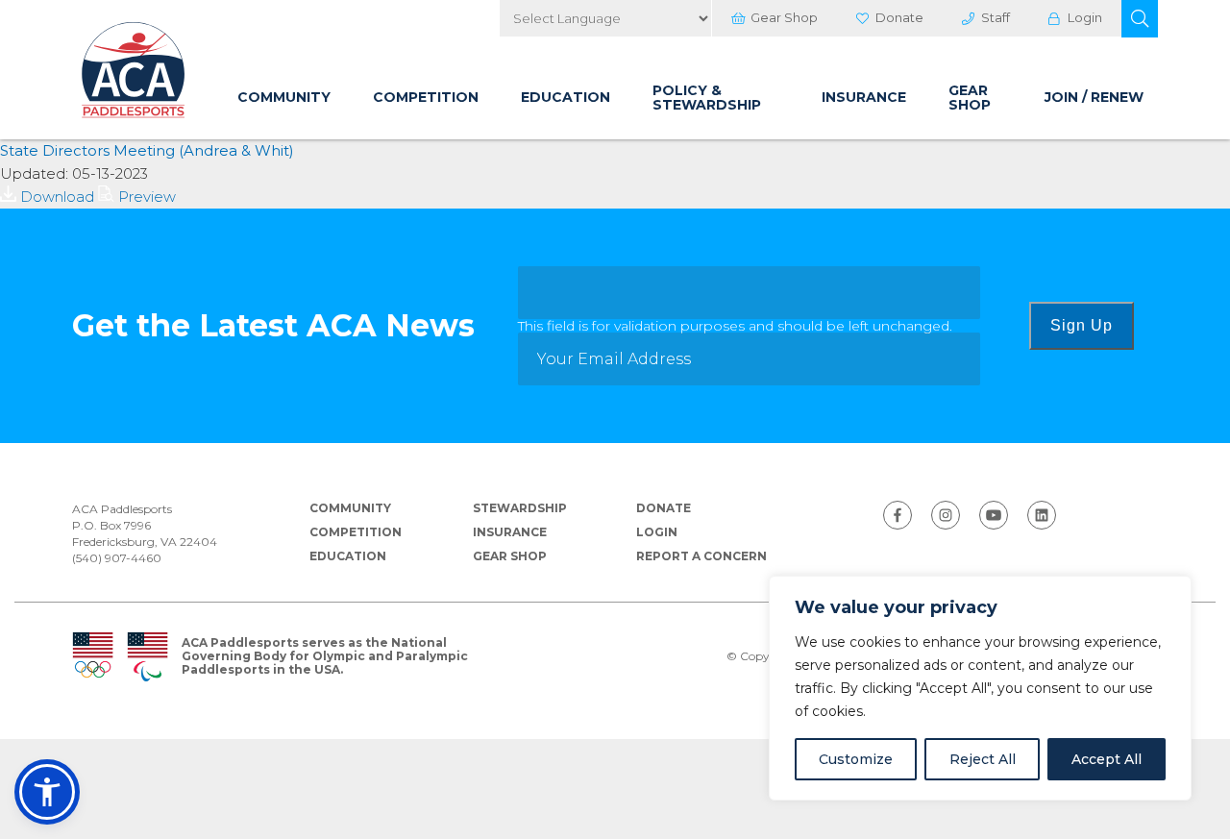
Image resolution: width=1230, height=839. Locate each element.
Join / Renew (1094, 97)
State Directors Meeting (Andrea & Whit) (147, 150)
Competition (426, 97)
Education (565, 97)
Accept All (1106, 759)
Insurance (864, 97)
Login (1085, 17)
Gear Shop (784, 17)
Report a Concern (701, 556)
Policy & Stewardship (706, 97)
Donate (899, 17)
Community (284, 97)
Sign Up (1081, 325)
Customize (856, 759)
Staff (995, 17)
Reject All (982, 759)
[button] (1139, 18)
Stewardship (520, 508)
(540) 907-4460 (116, 558)
